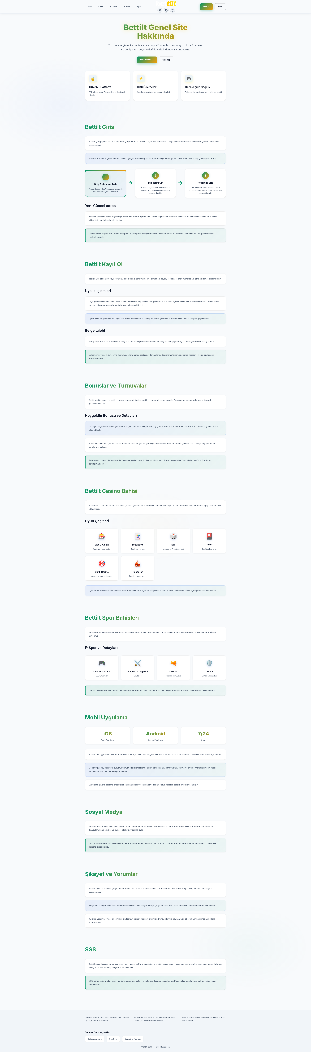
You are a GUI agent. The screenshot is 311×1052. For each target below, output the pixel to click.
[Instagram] (172, 10)
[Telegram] (166, 10)
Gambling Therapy (133, 1039)
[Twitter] (159, 10)
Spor (139, 6)
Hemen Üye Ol (146, 59)
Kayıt (100, 6)
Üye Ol (206, 6)
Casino (127, 6)
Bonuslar (113, 6)
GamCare (113, 1039)
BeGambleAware (95, 1039)
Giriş (89, 6)
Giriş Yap (166, 60)
